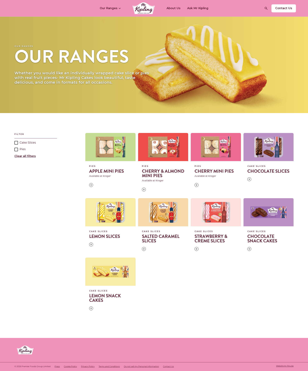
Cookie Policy (70, 367)
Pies (23, 149)
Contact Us (168, 367)
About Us (173, 8)
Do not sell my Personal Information (141, 367)
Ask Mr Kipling (197, 8)
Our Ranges (108, 8)
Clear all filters (25, 156)
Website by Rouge (285, 366)
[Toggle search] (266, 8)
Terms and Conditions (109, 367)
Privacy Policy (88, 367)
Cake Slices (28, 142)
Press (57, 367)
